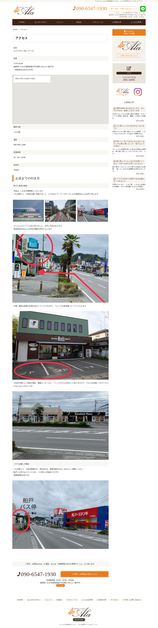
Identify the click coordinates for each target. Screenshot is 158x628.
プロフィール (98, 22)
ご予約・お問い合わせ (132, 600)
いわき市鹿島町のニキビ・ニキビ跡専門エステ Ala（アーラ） (80, 624)
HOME (22, 22)
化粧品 (79, 22)
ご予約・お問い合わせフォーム (125, 9)
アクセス (60, 585)
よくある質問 (136, 22)
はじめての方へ (41, 22)
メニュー (60, 22)
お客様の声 (117, 22)
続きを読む (140, 121)
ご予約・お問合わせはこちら (84, 574)
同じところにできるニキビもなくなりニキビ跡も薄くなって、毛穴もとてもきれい (129, 143)
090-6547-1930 (91, 8)
